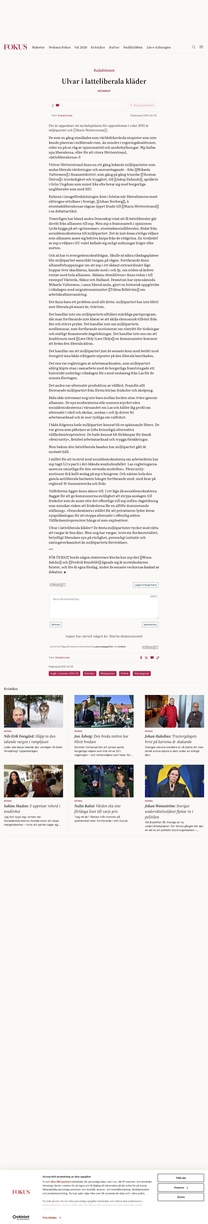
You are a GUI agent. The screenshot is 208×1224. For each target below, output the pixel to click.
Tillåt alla (181, 1178)
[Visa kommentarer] (57, 105)
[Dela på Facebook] (141, 657)
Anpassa (179, 1187)
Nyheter (38, 47)
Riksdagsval (142, 673)
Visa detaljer (50, 1217)
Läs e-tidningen (159, 47)
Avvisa (181, 1197)
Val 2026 (80, 47)
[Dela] (52, 105)
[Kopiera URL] (157, 657)
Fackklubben (133, 47)
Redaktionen (65, 115)
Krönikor (98, 47)
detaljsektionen (52, 1205)
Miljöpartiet (108, 673)
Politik (124, 673)
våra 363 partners (61, 1181)
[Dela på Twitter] (146, 657)
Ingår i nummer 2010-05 (64, 673)
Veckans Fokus (60, 47)
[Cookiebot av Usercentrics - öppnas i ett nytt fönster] (21, 1217)
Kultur (114, 47)
